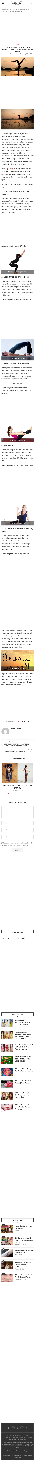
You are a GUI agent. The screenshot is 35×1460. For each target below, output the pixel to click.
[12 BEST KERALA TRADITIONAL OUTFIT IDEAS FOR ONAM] (7, 1023)
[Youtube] (23, 938)
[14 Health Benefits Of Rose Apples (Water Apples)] (7, 1084)
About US (8, 1435)
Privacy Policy (22, 1439)
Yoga (12, 9)
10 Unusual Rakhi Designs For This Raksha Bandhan (24, 1070)
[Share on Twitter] (24, 721)
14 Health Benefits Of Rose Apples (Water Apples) (24, 1082)
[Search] (32, 3)
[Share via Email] (28, 721)
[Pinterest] (18, 938)
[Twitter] (8, 938)
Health (8, 9)
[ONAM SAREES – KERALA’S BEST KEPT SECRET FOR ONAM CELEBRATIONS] (7, 1035)
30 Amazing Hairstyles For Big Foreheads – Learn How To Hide (24, 1095)
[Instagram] (13, 938)
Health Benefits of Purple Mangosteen (23, 1227)
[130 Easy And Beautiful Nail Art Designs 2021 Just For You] (7, 1241)
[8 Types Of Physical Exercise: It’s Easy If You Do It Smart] (17, 773)
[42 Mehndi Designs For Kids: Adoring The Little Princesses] (7, 1108)
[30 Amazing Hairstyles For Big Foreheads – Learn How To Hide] (7, 1096)
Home (3, 9)
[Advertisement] (18, 29)
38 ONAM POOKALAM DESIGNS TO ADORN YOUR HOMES (23, 1059)
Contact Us (6, 1437)
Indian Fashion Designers (24, 1437)
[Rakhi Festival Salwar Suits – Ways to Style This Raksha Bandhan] (7, 1048)
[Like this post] (20, 721)
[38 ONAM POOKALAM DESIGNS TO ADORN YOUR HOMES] (7, 1060)
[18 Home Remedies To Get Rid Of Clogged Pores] (7, 1278)
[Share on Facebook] (22, 721)
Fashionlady (13, 54)
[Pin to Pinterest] (26, 721)
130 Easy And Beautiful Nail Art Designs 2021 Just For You (24, 1240)
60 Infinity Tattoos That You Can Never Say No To (24, 1251)
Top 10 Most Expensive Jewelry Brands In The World (23, 1265)
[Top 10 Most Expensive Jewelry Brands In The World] (7, 1265)
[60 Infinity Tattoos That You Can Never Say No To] (7, 1253)
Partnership (12, 1439)
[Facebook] (3, 938)
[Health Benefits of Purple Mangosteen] (7, 1229)
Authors (27, 1435)
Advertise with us (18, 1435)
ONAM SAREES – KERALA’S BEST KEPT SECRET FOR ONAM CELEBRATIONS (23, 1036)
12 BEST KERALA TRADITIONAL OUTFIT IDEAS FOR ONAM (23, 1022)
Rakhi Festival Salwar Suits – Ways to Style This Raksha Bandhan (24, 1047)
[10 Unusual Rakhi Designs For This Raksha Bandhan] (7, 1072)
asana (24, 541)
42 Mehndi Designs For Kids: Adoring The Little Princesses (23, 1107)
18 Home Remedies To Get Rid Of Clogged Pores (24, 1276)
